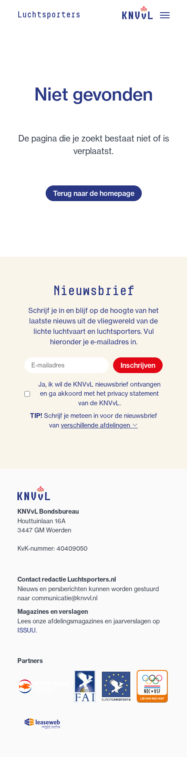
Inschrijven (137, 365)
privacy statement (133, 393)
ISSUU (26, 630)
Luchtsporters (48, 15)
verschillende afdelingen (96, 425)
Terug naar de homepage (93, 193)
